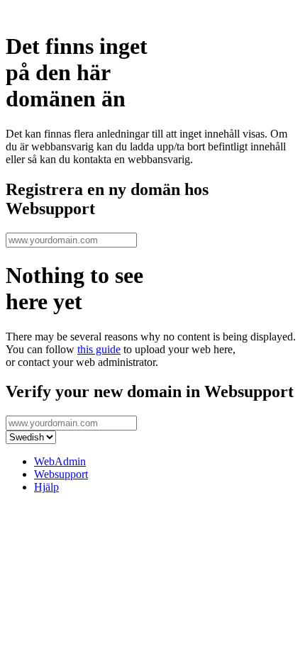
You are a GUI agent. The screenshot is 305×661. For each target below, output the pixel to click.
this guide (99, 349)
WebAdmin (60, 461)
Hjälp (46, 487)
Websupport (61, 474)
